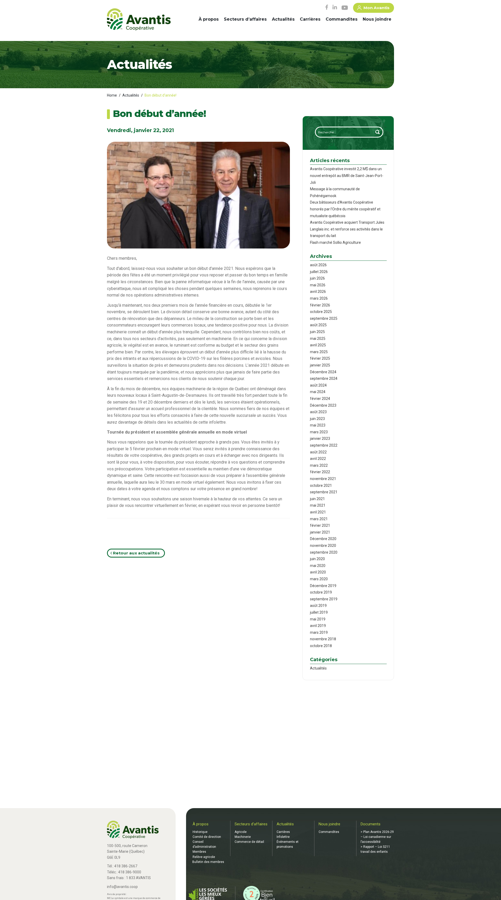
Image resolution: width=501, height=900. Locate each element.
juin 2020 (317, 559)
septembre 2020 (323, 552)
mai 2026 (317, 285)
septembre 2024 (323, 378)
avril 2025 (318, 345)
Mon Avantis (376, 7)
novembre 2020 (323, 545)
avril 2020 (318, 572)
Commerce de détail (249, 842)
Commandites (341, 19)
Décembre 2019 (323, 586)
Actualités (283, 19)
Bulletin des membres (208, 862)
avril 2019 (318, 626)
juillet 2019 (319, 612)
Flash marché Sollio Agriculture (335, 242)
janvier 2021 (320, 532)
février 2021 (320, 525)
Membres (199, 852)
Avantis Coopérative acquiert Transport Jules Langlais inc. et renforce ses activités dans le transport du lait (347, 229)
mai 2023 (317, 425)
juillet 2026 (319, 272)
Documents (370, 824)
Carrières (310, 19)
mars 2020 (319, 579)
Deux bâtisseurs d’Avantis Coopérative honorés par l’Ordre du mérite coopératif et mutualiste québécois (345, 209)
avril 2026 (318, 291)
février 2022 (320, 472)
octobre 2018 (321, 646)
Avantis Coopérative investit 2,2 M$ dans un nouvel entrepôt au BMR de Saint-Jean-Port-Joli (346, 175)
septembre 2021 (323, 492)
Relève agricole (204, 857)
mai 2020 (317, 566)
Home (112, 95)
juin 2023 (317, 419)
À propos (209, 19)
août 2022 (318, 452)
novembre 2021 (323, 479)
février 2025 (320, 358)
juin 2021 (317, 499)
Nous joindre (377, 19)
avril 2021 (318, 512)
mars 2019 (319, 632)
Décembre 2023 (323, 405)
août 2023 (318, 412)
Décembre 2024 (323, 372)
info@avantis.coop (122, 887)
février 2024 (320, 398)
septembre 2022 (323, 445)
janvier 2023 (320, 438)
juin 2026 (317, 278)
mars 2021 (319, 519)
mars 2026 (319, 298)
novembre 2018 (323, 639)
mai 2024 (317, 392)
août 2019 (318, 605)
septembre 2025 (323, 318)
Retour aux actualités (136, 552)
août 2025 (318, 325)
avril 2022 (318, 459)
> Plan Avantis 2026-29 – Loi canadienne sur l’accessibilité (377, 837)
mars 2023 (319, 432)
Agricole (241, 832)
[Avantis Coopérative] (139, 19)
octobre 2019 (321, 592)
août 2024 (318, 385)
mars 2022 (319, 465)
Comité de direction (207, 837)
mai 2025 (317, 338)
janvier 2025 (320, 365)
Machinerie (243, 837)
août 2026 (318, 265)
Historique (200, 832)
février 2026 (320, 305)
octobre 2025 (321, 312)
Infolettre (283, 837)
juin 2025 (317, 332)
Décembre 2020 (323, 539)
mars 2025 (319, 352)
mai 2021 (317, 505)
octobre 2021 (321, 485)
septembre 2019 (323, 599)
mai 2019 (317, 619)
